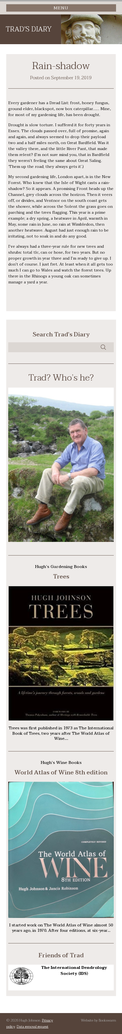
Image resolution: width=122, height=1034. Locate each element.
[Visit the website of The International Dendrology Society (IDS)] (21, 983)
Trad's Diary (29, 29)
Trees (61, 576)
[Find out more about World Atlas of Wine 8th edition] (61, 916)
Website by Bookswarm (98, 1020)
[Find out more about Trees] (61, 719)
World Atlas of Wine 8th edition (61, 772)
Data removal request (33, 1027)
